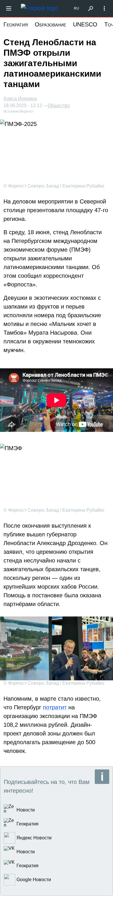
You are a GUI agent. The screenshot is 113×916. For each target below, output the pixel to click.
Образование (50, 24)
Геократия (15, 24)
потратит (55, 707)
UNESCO (85, 24)
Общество (59, 105)
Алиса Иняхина (20, 98)
